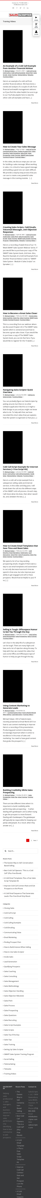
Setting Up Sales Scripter (13, 1049)
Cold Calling (7, 73)
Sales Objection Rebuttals (14, 996)
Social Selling (9, 1059)
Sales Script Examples (12, 1025)
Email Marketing (14, 553)
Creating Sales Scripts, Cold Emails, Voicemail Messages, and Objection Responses (20, 229)
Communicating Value (10, 151)
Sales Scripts (9, 1030)
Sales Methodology (11, 986)
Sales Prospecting (24, 237)
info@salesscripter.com (20, 4)
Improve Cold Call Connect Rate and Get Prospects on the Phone (20, 1177)
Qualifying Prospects (12, 966)
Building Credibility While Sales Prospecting (18, 791)
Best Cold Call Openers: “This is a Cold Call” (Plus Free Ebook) (20, 1125)
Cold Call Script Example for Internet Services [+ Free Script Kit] (20, 468)
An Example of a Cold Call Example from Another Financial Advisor (19, 67)
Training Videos (8, 77)
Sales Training (12, 75)
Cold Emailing (9, 927)
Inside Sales (6, 237)
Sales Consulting (14, 153)
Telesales (30, 75)
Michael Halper (10, 71)
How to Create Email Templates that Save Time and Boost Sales (20, 547)
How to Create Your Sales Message (19, 146)
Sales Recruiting (10, 1020)
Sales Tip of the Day (11, 1035)
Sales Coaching (7, 318)
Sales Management (9, 636)
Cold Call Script (31, 71)
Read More (34, 103)
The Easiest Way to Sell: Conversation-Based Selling (20, 1101)
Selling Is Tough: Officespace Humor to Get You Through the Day (20, 630)
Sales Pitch (29, 73)
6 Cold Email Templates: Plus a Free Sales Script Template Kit (20, 1151)
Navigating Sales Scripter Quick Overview (18, 391)
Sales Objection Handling (13, 991)
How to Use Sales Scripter (14, 952)
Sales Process (9, 1005)
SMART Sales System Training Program (19, 1054)
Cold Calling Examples (18, 73)
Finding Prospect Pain (24, 151)
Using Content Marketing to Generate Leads (16, 706)
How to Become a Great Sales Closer (20, 313)
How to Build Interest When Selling (17, 947)
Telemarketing (22, 75)
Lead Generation (17, 714)
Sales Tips (16, 318)
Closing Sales (33, 316)
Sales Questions (10, 1015)
